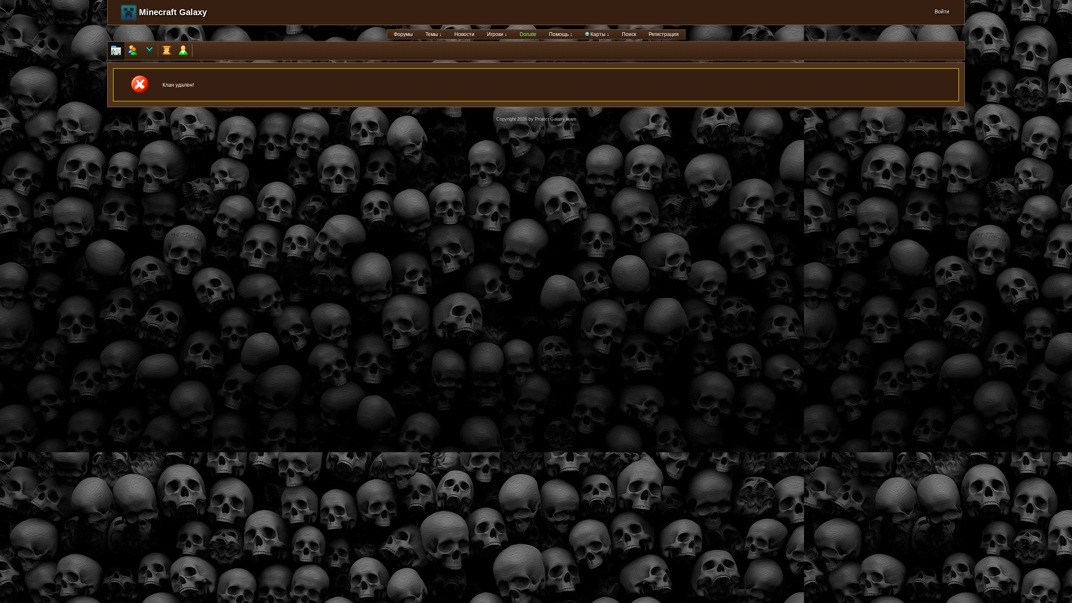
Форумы (403, 34)
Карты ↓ (599, 34)
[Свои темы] (183, 51)
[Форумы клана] (166, 51)
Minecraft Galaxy (173, 12)
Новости (464, 34)
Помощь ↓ (560, 34)
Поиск (629, 34)
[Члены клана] (132, 51)
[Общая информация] (116, 51)
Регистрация (664, 34)
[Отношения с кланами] (149, 51)
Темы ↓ (433, 34)
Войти (942, 12)
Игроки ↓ (497, 34)
